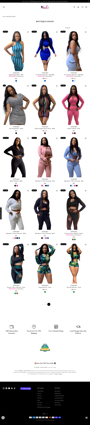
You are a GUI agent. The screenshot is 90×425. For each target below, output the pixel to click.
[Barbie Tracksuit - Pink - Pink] (73, 133)
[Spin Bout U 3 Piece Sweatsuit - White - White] (13, 238)
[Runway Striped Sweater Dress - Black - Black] (45, 133)
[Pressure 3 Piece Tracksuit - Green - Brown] (17, 293)
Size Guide (39, 398)
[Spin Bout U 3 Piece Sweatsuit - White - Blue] (19, 238)
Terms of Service (58, 404)
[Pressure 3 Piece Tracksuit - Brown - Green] (75, 239)
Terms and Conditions (59, 400)
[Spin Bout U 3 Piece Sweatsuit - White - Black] (17, 238)
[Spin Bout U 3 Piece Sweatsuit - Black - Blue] (48, 238)
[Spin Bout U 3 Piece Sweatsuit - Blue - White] (73, 185)
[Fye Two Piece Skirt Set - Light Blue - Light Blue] (73, 81)
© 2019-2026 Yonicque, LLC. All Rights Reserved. (45, 420)
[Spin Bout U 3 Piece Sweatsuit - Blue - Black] (76, 185)
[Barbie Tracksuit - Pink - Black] (75, 133)
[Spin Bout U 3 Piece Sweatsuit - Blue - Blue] (71, 185)
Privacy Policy (57, 402)
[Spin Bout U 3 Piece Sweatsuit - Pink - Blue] (48, 185)
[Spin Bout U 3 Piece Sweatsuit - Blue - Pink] (75, 185)
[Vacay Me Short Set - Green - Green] (74, 292)
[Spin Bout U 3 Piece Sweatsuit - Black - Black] (42, 238)
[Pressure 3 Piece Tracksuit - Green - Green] (15, 293)
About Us (39, 393)
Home (4, 16)
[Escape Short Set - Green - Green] (45, 292)
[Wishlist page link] (74, 7)
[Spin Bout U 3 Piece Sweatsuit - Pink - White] (44, 185)
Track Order (39, 402)
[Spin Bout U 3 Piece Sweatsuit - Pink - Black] (46, 185)
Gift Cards (39, 404)
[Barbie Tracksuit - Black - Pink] (17, 185)
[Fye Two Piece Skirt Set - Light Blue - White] (75, 81)
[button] (12, 76)
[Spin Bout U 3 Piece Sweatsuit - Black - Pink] (46, 238)
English (44, 413)
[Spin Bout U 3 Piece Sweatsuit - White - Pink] (15, 238)
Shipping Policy (58, 393)
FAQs (38, 400)
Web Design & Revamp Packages (43, 407)
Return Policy (57, 391)
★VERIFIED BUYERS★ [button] (1, 213)
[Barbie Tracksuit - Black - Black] (15, 185)
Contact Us (39, 395)
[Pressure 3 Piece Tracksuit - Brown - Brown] (73, 239)
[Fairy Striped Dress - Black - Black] (16, 133)
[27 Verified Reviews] (45, 354)
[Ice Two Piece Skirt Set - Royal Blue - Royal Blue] (45, 81)
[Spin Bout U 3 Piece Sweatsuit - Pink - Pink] (42, 185)
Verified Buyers (40, 391)
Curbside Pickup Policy (59, 395)
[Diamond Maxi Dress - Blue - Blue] (16, 81)
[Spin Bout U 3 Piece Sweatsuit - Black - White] (44, 238)
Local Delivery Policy (59, 398)
